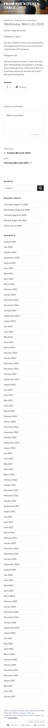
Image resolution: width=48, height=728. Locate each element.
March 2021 (9, 532)
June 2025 (8, 268)
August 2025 (10, 263)
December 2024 (11, 300)
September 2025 (11, 258)
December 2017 (11, 670)
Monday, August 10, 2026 (15, 220)
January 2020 (10, 607)
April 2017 (8, 691)
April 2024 (8, 342)
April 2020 (8, 591)
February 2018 (10, 659)
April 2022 (8, 469)
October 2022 (10, 437)
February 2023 (10, 416)
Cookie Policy (13, 718)
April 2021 (8, 527)
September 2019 (11, 628)
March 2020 (9, 596)
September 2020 (11, 564)
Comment (35, 134)
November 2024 (11, 305)
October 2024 (10, 310)
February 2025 (10, 289)
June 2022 (8, 458)
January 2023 (10, 422)
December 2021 (11, 490)
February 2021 (10, 538)
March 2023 (9, 411)
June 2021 (8, 522)
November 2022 (11, 432)
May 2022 (8, 464)
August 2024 (10, 321)
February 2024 (10, 353)
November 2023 (11, 369)
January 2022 (10, 485)
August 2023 (10, 385)
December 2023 (11, 363)
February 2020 (10, 601)
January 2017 (10, 696)
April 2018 (8, 649)
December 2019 (11, 612)
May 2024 (8, 337)
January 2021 (10, 543)
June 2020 (8, 580)
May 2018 (8, 644)
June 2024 (8, 332)
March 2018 (9, 654)
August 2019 (9, 633)
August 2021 (9, 511)
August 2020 (10, 570)
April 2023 (8, 406)
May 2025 (8, 273)
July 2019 (8, 638)
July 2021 (8, 517)
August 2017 (9, 681)
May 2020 (8, 585)
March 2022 (9, 474)
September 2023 (11, 379)
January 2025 (10, 295)
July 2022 (8, 453)
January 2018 (10, 665)
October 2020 (10, 559)
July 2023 (8, 390)
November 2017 (11, 675)
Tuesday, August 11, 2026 (15, 215)
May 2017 (8, 686)
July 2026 (8, 247)
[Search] (40, 188)
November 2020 (11, 554)
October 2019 (10, 622)
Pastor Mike (29, 20)
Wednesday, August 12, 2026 (17, 210)
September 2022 (11, 443)
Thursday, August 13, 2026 (16, 204)
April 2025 (8, 279)
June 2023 (8, 395)
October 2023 (10, 374)
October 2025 (10, 252)
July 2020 (8, 575)
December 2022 (11, 427)
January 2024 (10, 358)
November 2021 (11, 495)
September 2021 (11, 506)
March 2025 (9, 284)
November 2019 (11, 617)
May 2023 (8, 400)
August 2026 (10, 242)
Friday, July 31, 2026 (13, 226)
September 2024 (11, 316)
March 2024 (9, 347)
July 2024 (8, 326)
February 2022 (10, 480)
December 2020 (11, 548)
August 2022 (10, 448)
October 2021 (10, 501)
